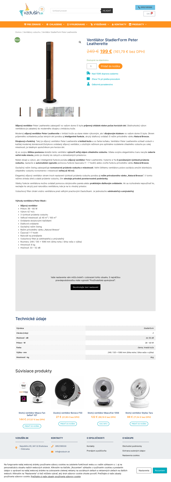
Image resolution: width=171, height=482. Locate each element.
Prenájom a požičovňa (96, 451)
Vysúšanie (100, 24)
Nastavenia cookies (131, 455)
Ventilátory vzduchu (31, 32)
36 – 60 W (149, 343)
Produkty (138, 24)
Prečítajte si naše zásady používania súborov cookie (56, 476)
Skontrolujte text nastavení (85, 287)
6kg (152, 357)
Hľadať (107, 10)
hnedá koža (149, 347)
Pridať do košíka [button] (32, 426)
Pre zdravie (34, 24)
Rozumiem (160, 470)
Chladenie (55, 24)
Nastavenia (144, 470)
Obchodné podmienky (132, 446)
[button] (145, 7)
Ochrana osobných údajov (133, 451)
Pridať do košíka (110, 66)
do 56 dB (150, 338)
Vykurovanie (77, 24)
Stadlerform (149, 328)
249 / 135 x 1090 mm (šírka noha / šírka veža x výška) (131, 352)
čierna (140, 347)
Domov (18, 32)
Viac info (103, 424)
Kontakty (120, 24)
